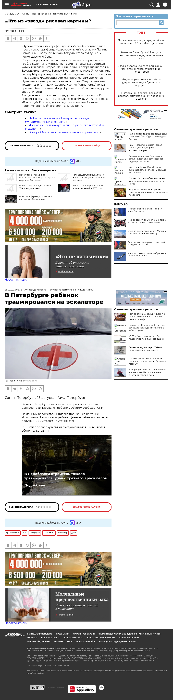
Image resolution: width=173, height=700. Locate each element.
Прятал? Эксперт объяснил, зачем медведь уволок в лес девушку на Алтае (147, 181)
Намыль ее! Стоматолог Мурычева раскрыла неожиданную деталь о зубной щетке (147, 328)
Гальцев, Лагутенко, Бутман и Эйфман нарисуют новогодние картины (89, 177)
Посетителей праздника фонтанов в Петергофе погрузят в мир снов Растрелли (37, 177)
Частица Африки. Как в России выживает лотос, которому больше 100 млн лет (147, 170)
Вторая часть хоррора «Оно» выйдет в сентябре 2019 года (88, 187)
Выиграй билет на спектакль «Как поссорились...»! (64, 132)
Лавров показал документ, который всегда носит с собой (146, 243)
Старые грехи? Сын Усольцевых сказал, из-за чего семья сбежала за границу (148, 361)
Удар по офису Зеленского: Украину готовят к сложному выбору (147, 232)
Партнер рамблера (56, 687)
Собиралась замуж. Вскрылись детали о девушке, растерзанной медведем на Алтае (146, 159)
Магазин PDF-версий (84, 634)
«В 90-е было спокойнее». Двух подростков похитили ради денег (146, 337)
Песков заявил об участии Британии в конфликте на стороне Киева (147, 221)
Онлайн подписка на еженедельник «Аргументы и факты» (129, 634)
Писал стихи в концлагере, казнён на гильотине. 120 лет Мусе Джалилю (141, 42)
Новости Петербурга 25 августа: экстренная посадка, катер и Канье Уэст (141, 55)
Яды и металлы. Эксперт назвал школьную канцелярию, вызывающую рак (145, 148)
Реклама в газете (50, 638)
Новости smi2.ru (16, 279)
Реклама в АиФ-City (129, 638)
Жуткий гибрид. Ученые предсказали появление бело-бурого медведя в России (148, 136)
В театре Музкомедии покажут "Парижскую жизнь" (35, 187)
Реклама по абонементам (100, 638)
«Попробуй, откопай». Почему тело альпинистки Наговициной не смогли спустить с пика (147, 372)
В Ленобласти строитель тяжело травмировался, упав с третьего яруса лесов (65, 476)
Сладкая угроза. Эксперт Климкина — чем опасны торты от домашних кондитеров (141, 69)
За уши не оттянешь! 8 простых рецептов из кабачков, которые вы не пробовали (148, 192)
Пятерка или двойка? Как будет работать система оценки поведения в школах (141, 96)
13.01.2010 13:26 (12, 13)
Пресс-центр (62, 634)
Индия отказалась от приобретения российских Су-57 (147, 254)
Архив (21, 31)
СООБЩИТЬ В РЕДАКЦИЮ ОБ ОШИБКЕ (117, 642)
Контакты (32, 638)
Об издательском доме (39, 634)
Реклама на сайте (73, 638)
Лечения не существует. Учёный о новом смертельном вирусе (146, 348)
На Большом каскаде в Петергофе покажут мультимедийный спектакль (57, 120)
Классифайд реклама (38, 642)
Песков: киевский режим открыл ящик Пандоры (145, 210)
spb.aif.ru (32, 380)
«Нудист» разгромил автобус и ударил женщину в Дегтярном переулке (141, 82)
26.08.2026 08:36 (13, 289)
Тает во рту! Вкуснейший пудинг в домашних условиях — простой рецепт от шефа (147, 317)
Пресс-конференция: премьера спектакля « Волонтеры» (35, 197)
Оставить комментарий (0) (87, 145)
